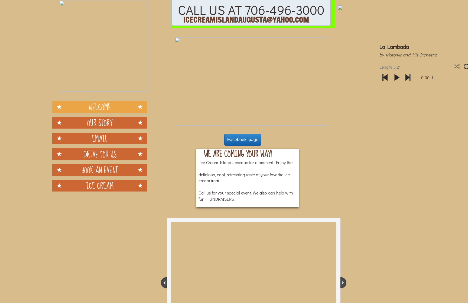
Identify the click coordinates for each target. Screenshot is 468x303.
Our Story (99, 123)
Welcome (100, 107)
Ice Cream (99, 186)
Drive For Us (99, 154)
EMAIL (100, 138)
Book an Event (100, 170)
